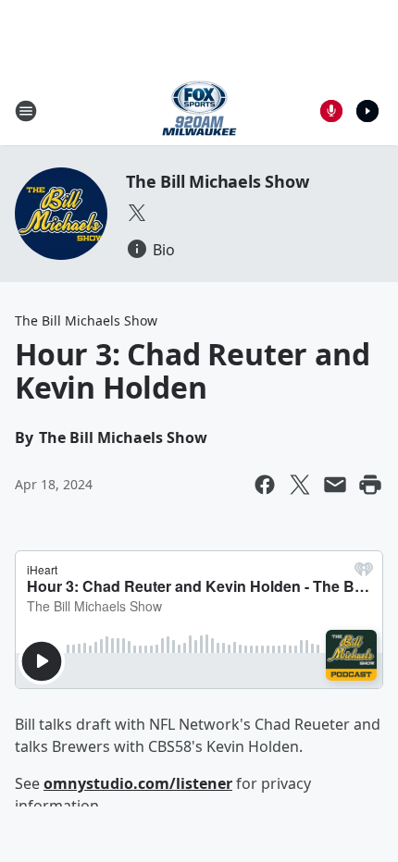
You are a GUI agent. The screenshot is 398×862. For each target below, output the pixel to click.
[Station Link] (199, 110)
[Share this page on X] (300, 485)
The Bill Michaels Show (217, 181)
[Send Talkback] (331, 111)
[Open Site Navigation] (26, 111)
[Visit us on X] (137, 213)
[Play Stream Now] (367, 111)
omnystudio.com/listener (138, 783)
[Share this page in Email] (335, 485)
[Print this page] (370, 485)
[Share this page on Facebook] (265, 485)
